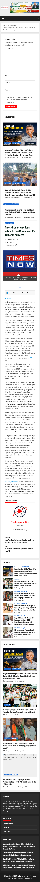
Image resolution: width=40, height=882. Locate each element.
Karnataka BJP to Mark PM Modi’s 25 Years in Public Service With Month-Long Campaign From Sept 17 (8, 596)
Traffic (23, 183)
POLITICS (17, 579)
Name (7, 75)
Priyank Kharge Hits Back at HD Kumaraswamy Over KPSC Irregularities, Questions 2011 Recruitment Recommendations (8, 620)
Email (7, 83)
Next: (19, 548)
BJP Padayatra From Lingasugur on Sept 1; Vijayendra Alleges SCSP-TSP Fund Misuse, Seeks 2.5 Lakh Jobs (8, 608)
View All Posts (20, 530)
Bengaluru (8, 143)
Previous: (20, 539)
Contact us (6, 827)
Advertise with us (8, 824)
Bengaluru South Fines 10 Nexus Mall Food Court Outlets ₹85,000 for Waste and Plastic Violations (20, 212)
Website (7, 90)
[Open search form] (38, 18)
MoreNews (19, 878)
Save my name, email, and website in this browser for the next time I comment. (19, 99)
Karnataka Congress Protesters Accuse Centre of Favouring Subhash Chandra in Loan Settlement (8, 583)
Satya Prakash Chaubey (13, 198)
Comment (9, 48)
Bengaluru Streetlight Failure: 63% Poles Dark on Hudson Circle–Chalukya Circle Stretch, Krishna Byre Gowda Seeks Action (19, 152)
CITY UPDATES (9, 223)
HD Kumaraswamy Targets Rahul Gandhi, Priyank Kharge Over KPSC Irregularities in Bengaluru (8, 632)
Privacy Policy (7, 831)
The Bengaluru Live (12, 239)
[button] (3, 18)
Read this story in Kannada (18, 293)
